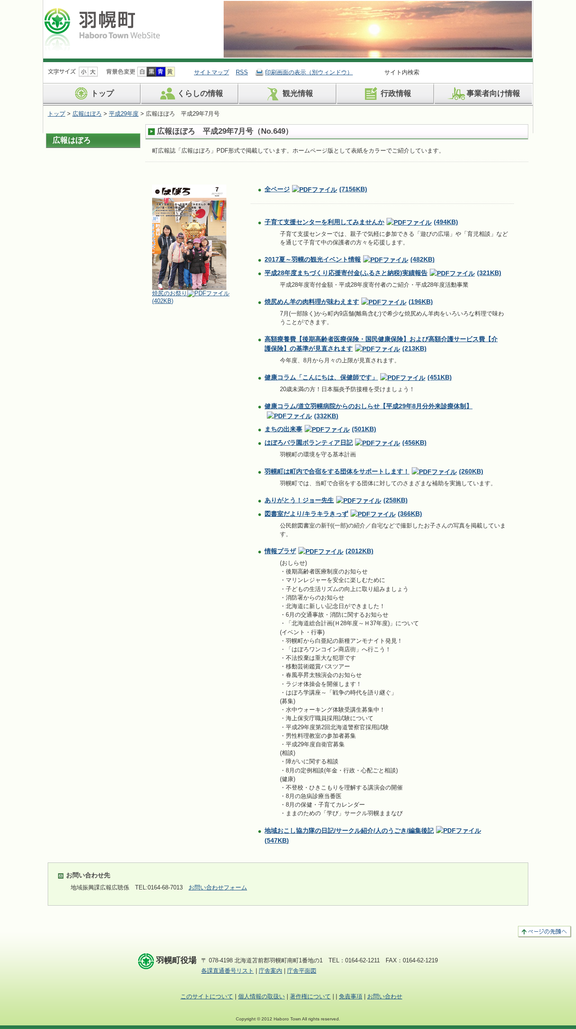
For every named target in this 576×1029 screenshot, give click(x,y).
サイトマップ (211, 72)
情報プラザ (319, 551)
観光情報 (298, 94)
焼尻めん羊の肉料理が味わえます (349, 301)
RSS (242, 72)
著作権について (310, 996)
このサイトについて (206, 996)
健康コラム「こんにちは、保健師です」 (358, 377)
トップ (102, 94)
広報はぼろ (87, 113)
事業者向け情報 (493, 94)
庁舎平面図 (301, 970)
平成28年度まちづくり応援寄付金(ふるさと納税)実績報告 (383, 272)
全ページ (316, 189)
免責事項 (350, 996)
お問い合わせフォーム (218, 887)
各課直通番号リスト (227, 970)
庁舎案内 (270, 970)
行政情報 (396, 94)
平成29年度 (124, 113)
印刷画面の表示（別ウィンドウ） (309, 72)
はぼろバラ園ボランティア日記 (346, 442)
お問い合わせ (384, 996)
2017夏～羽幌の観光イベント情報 (350, 259)
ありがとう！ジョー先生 (336, 500)
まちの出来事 (320, 429)
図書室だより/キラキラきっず (343, 513)
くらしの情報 (200, 94)
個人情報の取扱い (261, 996)
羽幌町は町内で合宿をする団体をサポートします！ (374, 471)
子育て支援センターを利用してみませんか (361, 222)
